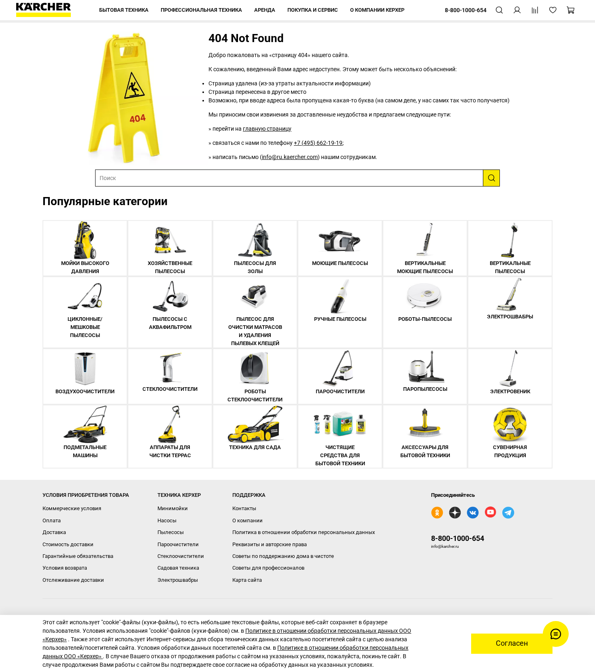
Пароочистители (178, 544)
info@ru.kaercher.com (290, 157)
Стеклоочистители (180, 556)
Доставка (54, 532)
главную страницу (267, 128)
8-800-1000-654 (457, 538)
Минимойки (172, 508)
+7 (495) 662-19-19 (318, 143)
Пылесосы (170, 532)
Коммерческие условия (71, 508)
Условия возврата (64, 568)
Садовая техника (178, 568)
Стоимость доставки (68, 544)
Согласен (512, 643)
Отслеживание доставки (73, 580)
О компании (247, 520)
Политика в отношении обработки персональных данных (303, 532)
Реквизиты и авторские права (269, 544)
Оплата (51, 520)
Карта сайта (247, 580)
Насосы (166, 520)
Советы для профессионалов (268, 568)
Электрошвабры (177, 580)
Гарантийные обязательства (77, 556)
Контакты (244, 508)
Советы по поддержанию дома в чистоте (283, 556)
